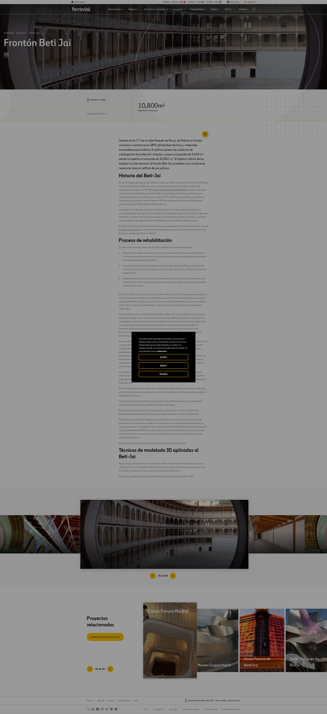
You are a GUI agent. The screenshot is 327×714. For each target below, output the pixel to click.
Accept (163, 357)
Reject (163, 365)
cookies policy (162, 351)
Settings (163, 374)
